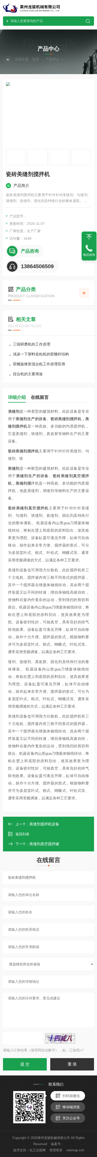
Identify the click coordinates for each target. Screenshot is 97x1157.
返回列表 (22, 834)
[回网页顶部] (89, 237)
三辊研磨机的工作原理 (31, 344)
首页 (35, 59)
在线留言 (40, 397)
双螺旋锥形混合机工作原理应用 (39, 364)
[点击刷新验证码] (60, 1038)
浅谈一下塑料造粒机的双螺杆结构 (41, 354)
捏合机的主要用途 (28, 374)
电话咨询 (89, 255)
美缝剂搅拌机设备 (44, 824)
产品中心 (52, 59)
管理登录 (55, 1150)
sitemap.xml (75, 1150)
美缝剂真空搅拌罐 (44, 844)
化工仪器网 (37, 1150)
